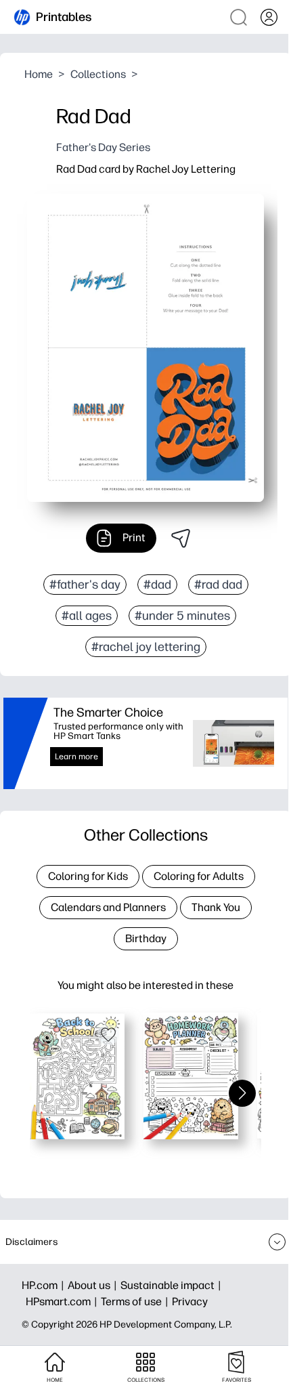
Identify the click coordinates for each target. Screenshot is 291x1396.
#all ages (87, 615)
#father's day (84, 584)
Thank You (216, 907)
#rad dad (218, 584)
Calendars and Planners (108, 907)
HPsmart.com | (63, 1301)
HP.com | (45, 1285)
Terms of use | (136, 1301)
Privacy (190, 1301)
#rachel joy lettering (145, 646)
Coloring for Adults (199, 876)
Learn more (76, 756)
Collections (98, 74)
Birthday (145, 938)
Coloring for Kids (88, 876)
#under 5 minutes (182, 615)
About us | (94, 1285)
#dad (157, 584)
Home (38, 74)
